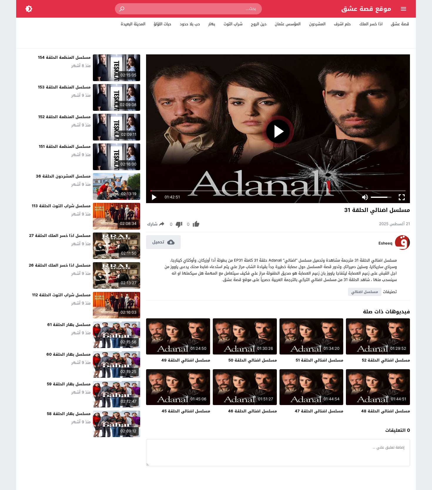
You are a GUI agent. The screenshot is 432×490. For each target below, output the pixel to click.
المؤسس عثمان (288, 24)
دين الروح (259, 24)
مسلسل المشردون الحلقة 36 (63, 176)
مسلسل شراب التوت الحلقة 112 (61, 295)
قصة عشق (400, 24)
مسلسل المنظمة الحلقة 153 (64, 87)
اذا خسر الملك (371, 24)
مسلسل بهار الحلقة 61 (69, 324)
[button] (122, 8)
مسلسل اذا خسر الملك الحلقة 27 (60, 235)
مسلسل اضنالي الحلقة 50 (252, 360)
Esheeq (385, 243)
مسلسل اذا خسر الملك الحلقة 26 (60, 265)
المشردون (317, 24)
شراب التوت (233, 24)
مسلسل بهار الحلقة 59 (69, 384)
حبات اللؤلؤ (162, 24)
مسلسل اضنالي (364, 292)
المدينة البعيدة (133, 24)
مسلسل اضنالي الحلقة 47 (319, 411)
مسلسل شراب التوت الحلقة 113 (61, 206)
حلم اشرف (342, 24)
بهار (211, 24)
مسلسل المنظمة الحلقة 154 (64, 57)
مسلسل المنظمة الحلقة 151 (65, 146)
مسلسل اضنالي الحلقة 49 (185, 360)
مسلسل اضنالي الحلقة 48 (385, 411)
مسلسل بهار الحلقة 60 (68, 354)
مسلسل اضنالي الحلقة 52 (386, 360)
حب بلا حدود (190, 24)
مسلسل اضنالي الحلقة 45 (186, 411)
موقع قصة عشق (366, 9)
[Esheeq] (402, 248)
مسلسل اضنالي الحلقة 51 (319, 360)
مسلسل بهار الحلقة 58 (69, 413)
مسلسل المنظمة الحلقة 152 (64, 117)
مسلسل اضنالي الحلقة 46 (252, 411)
